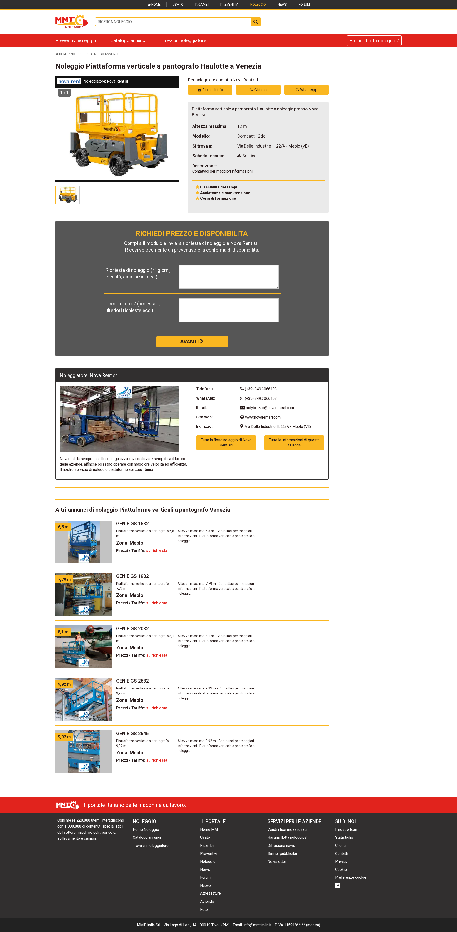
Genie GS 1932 (132, 576)
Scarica (248, 155)
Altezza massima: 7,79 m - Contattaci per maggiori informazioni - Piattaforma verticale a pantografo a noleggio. (216, 588)
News (282, 4)
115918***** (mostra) (302, 925)
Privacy (341, 861)
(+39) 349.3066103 (260, 389)
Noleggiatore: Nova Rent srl (106, 81)
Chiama (260, 90)
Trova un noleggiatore (183, 40)
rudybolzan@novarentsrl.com (270, 408)
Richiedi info (212, 90)
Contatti (341, 853)
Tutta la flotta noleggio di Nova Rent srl (226, 442)
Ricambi (202, 4)
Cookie (341, 869)
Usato (178, 4)
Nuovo (205, 885)
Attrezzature (210, 893)
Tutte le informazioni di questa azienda (294, 442)
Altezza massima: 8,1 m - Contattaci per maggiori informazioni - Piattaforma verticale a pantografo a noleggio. (216, 641)
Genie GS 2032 (132, 628)
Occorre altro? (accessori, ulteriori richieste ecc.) (132, 307)
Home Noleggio (146, 829)
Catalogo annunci (128, 40)
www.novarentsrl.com (262, 417)
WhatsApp (308, 90)
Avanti (190, 342)
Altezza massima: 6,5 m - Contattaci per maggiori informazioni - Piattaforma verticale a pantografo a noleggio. (216, 536)
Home (156, 4)
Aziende (207, 901)
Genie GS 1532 (132, 523)
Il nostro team (346, 829)
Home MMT (210, 829)
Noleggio (258, 4)
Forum (304, 4)
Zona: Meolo (129, 543)
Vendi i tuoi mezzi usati (287, 829)
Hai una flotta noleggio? (374, 41)
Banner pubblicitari (283, 853)
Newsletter (277, 861)
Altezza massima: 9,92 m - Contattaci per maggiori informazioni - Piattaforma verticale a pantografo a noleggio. (216, 693)
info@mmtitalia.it (257, 925)
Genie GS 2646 (132, 733)
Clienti (340, 845)
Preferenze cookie (350, 877)
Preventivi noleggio (75, 40)
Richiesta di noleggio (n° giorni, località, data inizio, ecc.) (137, 273)
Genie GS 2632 (132, 681)
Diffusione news (281, 845)
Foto (204, 909)
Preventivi (229, 4)
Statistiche (344, 837)
